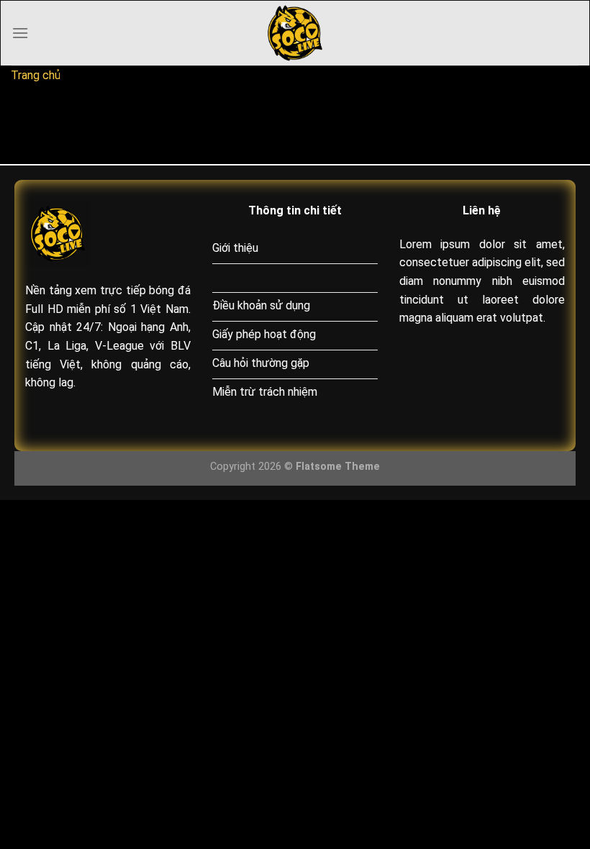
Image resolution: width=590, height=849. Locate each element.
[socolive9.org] (295, 33)
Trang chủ (35, 75)
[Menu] (20, 32)
